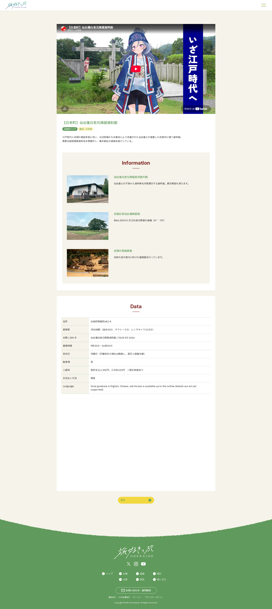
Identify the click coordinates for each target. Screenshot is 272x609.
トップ (109, 574)
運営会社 (112, 597)
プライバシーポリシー (154, 597)
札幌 (125, 574)
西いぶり (161, 579)
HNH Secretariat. (132, 602)
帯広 (159, 574)
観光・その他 (86, 129)
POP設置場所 (124, 597)
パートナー (137, 597)
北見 (125, 579)
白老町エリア (70, 129)
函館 (142, 574)
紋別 (142, 579)
